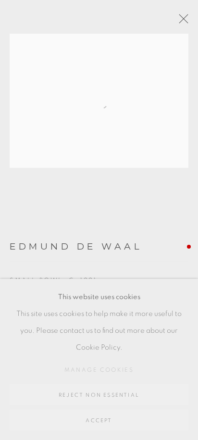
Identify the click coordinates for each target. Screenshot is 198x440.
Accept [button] (99, 420)
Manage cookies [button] (99, 370)
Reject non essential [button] (99, 395)
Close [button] (181, 21)
